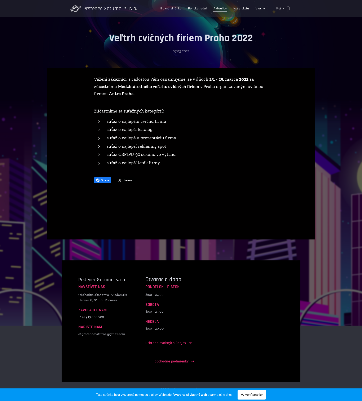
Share (105, 180)
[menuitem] (172, 8)
